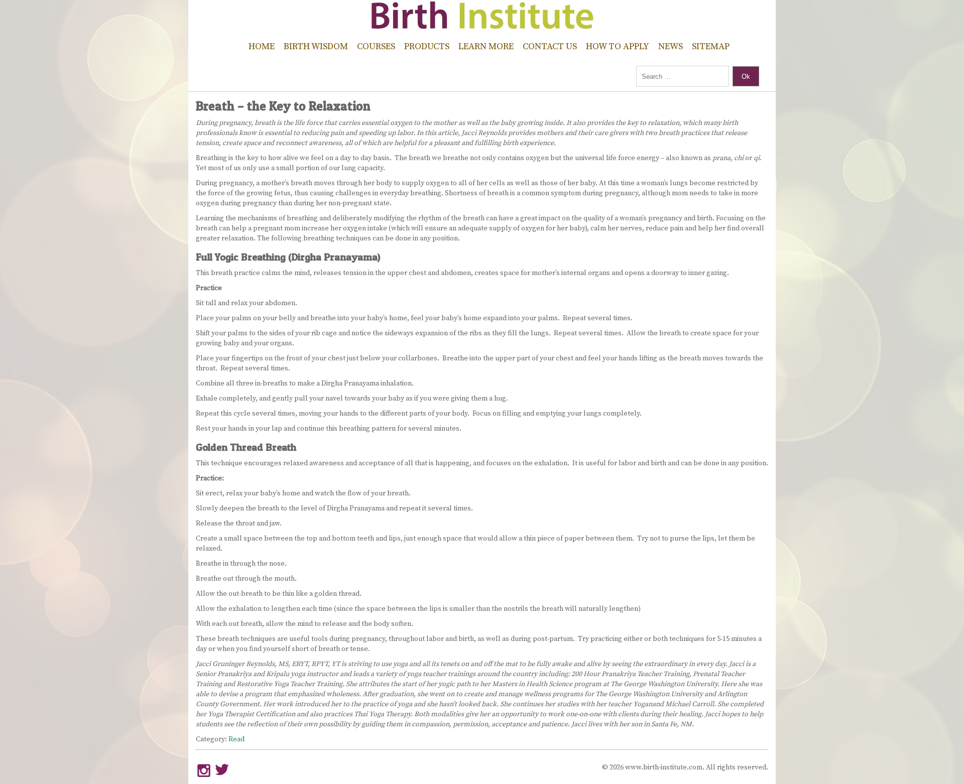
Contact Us (550, 46)
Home (262, 46)
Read (236, 739)
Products (426, 46)
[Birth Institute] (482, 25)
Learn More (486, 46)
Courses (376, 46)
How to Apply (617, 46)
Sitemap (711, 46)
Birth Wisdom (316, 46)
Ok (746, 76)
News (670, 46)
